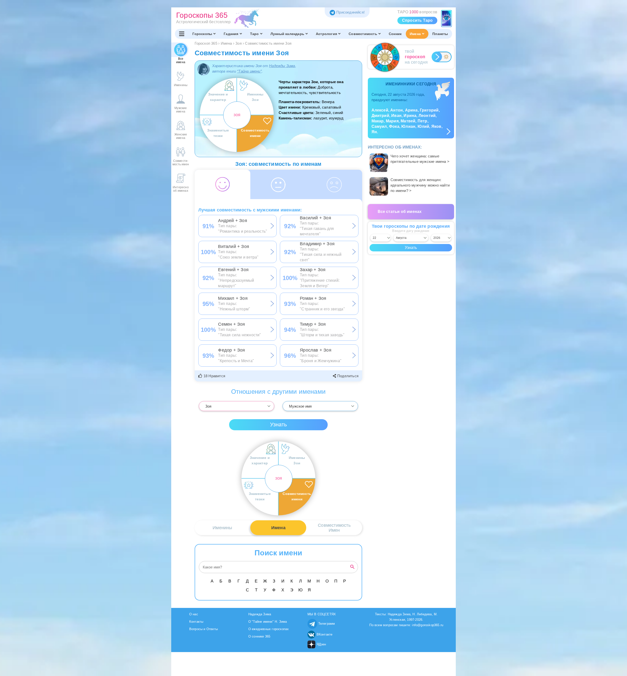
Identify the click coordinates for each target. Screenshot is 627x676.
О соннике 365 (259, 636)
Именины (222, 527)
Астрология (326, 34)
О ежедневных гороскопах (268, 629)
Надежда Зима (259, 614)
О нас (193, 614)
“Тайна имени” (249, 71)
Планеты (440, 34)
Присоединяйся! (350, 12)
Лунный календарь (287, 34)
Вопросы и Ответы (203, 629)
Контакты (196, 621)
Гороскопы (202, 34)
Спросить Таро (417, 20)
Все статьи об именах (400, 211)
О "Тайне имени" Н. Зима (267, 621)
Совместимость (363, 34)
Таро (254, 34)
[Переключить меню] (181, 34)
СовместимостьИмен (334, 528)
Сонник (395, 34)
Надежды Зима (282, 66)
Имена (415, 34)
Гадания (231, 34)
